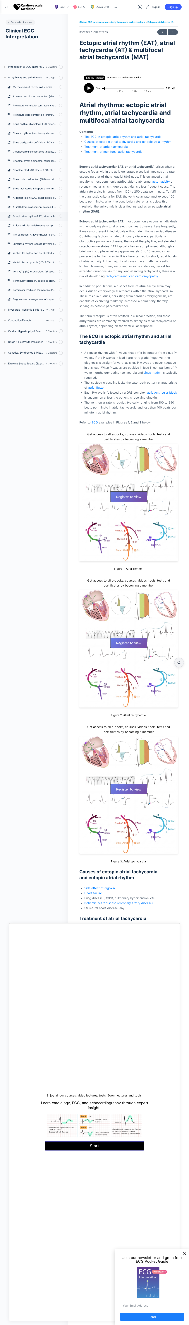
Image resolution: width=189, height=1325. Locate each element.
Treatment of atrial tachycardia (106, 146)
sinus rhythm (152, 372)
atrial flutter (96, 387)
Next (173, 32)
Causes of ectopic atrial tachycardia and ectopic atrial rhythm (127, 141)
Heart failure (93, 893)
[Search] (179, 662)
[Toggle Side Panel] (6, 7)
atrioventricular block (162, 392)
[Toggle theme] (140, 7)
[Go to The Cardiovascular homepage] (28, 6)
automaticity (161, 181)
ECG (95, 422)
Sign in (156, 6)
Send (152, 1317)
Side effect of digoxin (99, 888)
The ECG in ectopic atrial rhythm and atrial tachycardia (122, 137)
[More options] (115, 7)
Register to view (128, 497)
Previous (162, 32)
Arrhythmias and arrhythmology (127, 22)
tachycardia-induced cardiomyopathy (132, 276)
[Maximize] (147, 7)
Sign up (173, 6)
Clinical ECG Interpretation (93, 22)
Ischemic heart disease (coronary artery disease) (118, 903)
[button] (185, 1254)
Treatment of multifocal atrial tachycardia (113, 151)
